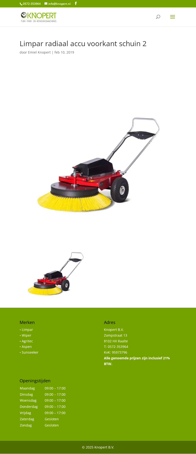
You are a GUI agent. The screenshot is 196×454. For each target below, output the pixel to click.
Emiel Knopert (39, 52)
